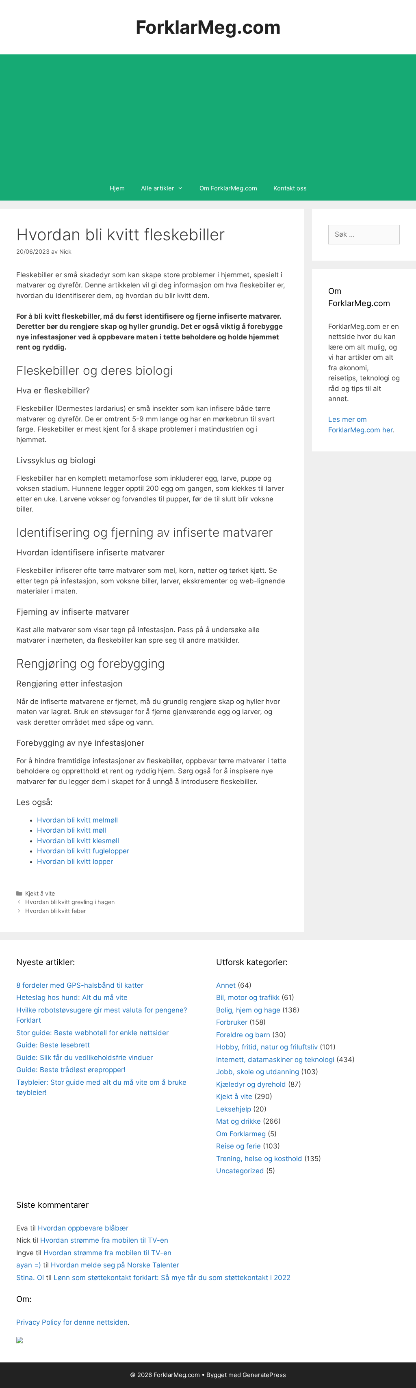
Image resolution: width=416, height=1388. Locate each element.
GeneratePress (264, 1375)
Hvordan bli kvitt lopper (75, 861)
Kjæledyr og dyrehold (251, 1084)
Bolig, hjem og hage (248, 1010)
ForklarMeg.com (208, 27)
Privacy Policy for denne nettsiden (72, 1322)
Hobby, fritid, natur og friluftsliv (267, 1047)
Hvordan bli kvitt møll (71, 830)
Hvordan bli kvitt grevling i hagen (70, 901)
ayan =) (28, 1265)
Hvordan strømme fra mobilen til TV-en (104, 1240)
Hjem (117, 188)
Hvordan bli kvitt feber (55, 910)
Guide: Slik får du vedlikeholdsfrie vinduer (84, 1057)
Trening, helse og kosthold (259, 1159)
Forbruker (231, 1022)
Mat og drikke (238, 1121)
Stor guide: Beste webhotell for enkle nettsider (92, 1033)
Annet (226, 985)
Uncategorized (240, 1171)
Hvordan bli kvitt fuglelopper (83, 851)
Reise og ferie (238, 1146)
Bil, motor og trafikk (248, 997)
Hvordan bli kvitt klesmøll (78, 841)
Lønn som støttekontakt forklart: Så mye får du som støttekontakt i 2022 (172, 1278)
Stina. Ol (30, 1278)
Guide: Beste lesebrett (53, 1045)
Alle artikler (157, 188)
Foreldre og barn (243, 1035)
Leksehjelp (233, 1109)
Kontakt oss (290, 188)
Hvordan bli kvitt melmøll (77, 820)
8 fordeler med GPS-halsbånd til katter (79, 985)
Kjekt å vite (40, 893)
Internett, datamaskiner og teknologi (275, 1060)
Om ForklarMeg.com (228, 188)
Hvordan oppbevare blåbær (83, 1228)
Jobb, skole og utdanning (257, 1072)
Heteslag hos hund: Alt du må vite (72, 997)
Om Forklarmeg (241, 1134)
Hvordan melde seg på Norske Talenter (115, 1265)
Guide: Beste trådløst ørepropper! (71, 1070)
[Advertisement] (208, 115)
